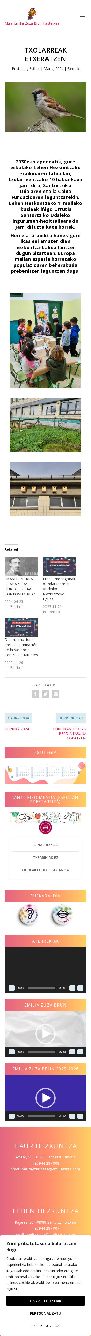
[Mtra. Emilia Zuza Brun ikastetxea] (32, 14)
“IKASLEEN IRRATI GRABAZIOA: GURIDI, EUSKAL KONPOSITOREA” (20, 586)
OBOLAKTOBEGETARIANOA (45, 869)
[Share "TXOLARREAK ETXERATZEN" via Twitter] (45, 694)
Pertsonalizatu (45, 1313)
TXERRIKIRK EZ (45, 857)
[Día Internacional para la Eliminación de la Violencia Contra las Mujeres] (21, 627)
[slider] (41, 1052)
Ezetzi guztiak (45, 1325)
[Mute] (72, 988)
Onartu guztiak (45, 1300)
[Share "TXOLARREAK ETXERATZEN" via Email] (56, 694)
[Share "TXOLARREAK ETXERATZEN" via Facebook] (35, 694)
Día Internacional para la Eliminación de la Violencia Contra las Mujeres (21, 647)
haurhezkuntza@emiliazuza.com (50, 1169)
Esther (34, 68)
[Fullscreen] (80, 988)
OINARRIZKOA (46, 844)
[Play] (12, 988)
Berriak (73, 68)
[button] (45, 1034)
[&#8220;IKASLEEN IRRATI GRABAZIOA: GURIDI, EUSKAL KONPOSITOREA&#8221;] (21, 566)
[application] (45, 970)
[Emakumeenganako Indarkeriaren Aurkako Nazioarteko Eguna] (59, 566)
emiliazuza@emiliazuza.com (51, 1234)
